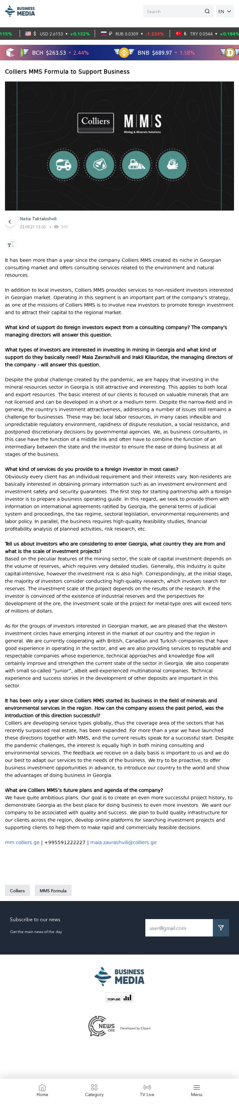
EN (221, 11)
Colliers (17, 890)
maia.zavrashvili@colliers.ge (123, 842)
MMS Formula (53, 890)
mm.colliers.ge (22, 842)
